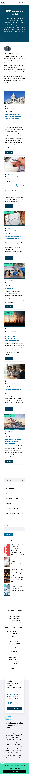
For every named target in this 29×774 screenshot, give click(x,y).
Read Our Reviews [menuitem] (15, 641)
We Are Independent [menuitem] (14, 643)
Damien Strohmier (16, 558)
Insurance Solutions (14, 768)
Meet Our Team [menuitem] (14, 639)
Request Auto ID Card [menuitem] (14, 657)
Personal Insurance (12, 513)
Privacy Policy (17, 757)
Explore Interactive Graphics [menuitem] (14, 622)
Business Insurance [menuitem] (14, 614)
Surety (8, 503)
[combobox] (14, 480)
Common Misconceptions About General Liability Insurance (13, 238)
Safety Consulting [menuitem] (14, 625)
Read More (9, 152)
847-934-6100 (13, 696)
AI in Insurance (9, 288)
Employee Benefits (12, 498)
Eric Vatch (14, 544)
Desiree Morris (10, 106)
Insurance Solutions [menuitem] (14, 611)
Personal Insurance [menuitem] (14, 620)
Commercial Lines (11, 108)
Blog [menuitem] (14, 647)
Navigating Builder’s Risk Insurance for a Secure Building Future (13, 441)
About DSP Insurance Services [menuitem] (14, 632)
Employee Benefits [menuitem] (14, 618)
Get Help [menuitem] (14, 652)
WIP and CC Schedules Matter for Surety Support (17, 564)
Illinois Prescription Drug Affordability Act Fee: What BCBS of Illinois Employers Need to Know (17, 577)
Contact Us (14, 708)
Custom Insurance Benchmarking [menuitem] (14, 627)
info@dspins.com (14, 694)
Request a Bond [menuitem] (14, 661)
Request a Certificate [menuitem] (14, 659)
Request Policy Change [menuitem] (14, 666)
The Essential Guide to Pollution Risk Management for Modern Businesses (14, 338)
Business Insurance (11, 176)
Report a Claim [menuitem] (14, 655)
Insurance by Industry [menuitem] (14, 616)
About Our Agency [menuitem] (14, 636)
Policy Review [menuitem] (14, 663)
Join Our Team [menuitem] (14, 645)
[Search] (22, 480)
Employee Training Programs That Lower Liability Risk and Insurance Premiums (14, 186)
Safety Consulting (12, 508)
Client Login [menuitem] (14, 668)
